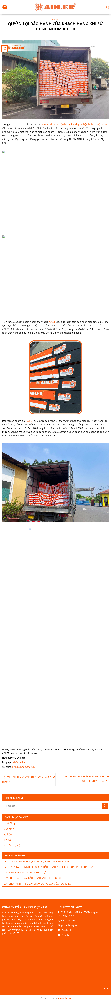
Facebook (66, 930)
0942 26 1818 (68, 920)
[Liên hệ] (106, 988)
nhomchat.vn (64, 998)
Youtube (66, 935)
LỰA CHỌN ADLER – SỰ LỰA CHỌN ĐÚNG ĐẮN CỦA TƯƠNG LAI (37, 883)
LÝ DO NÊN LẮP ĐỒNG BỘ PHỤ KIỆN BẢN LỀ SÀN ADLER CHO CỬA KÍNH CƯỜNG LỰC (49, 867)
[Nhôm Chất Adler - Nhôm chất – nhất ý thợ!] (55, 7)
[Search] (106, 7)
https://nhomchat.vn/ (24, 766)
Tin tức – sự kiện (12, 845)
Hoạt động (9, 823)
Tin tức (55, 19)
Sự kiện (8, 834)
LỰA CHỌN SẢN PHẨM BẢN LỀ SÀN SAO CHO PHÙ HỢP (33, 878)
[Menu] (4, 7)
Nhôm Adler (19, 762)
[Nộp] (105, 806)
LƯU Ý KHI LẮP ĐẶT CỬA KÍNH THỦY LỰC (25, 872)
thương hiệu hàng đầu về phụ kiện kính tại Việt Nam (78, 124)
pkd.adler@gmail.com (72, 925)
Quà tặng (9, 828)
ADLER (44, 124)
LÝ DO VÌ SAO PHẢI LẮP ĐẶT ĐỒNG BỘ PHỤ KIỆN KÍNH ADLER (36, 861)
